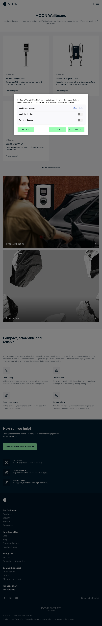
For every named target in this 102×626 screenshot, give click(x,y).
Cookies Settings (25, 130)
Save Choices (57, 130)
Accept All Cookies (76, 130)
